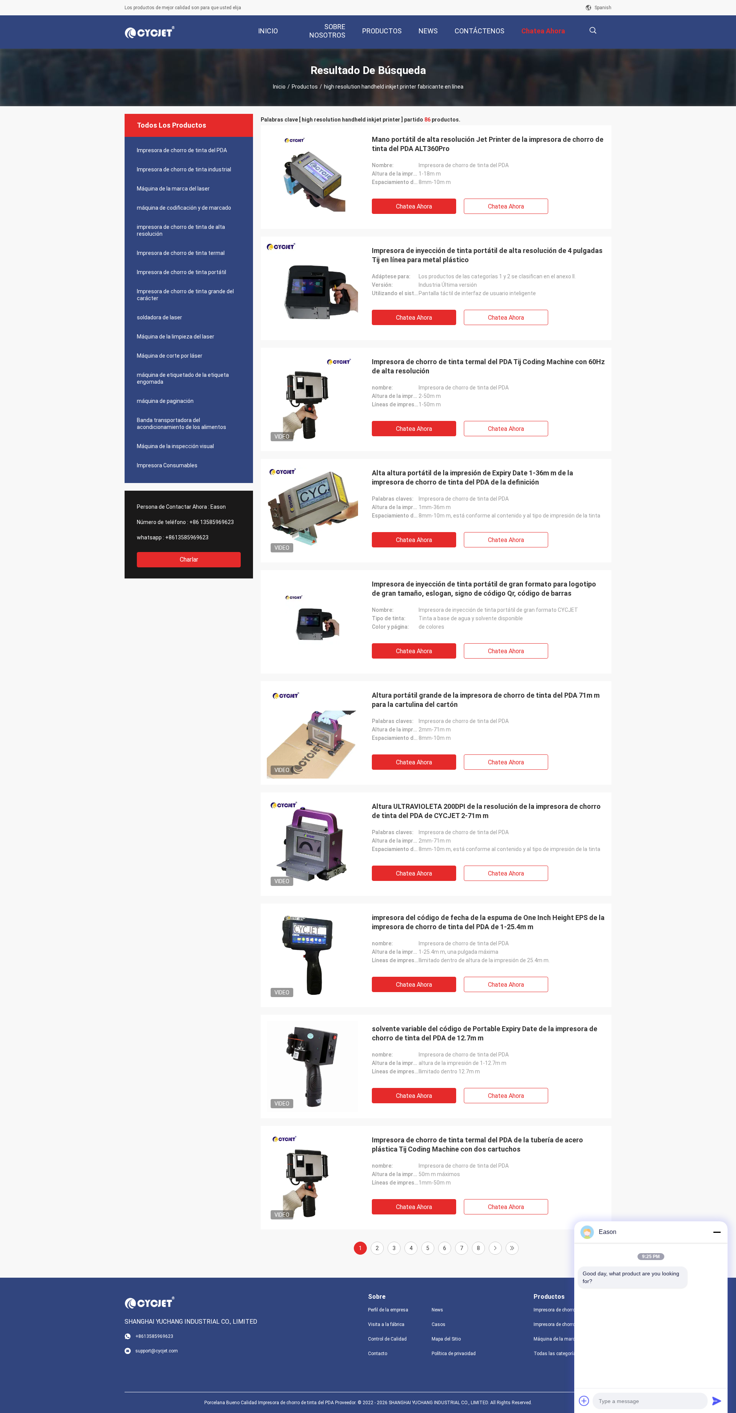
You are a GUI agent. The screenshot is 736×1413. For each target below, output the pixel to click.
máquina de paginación (165, 401)
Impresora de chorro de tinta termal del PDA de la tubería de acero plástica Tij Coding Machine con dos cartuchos (477, 1144)
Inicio (279, 87)
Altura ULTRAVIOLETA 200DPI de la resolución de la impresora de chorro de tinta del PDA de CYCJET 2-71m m (486, 811)
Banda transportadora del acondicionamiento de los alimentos (181, 423)
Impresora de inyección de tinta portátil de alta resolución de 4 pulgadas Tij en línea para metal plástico (487, 255)
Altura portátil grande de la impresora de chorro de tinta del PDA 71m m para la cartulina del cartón (486, 699)
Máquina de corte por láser (169, 356)
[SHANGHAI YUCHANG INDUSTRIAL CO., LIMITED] (149, 32)
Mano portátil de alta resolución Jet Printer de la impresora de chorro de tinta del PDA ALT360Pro (487, 144)
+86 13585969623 (211, 522)
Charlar (189, 559)
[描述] (593, 30)
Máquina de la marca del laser (173, 189)
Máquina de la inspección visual (175, 446)
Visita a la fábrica (386, 1324)
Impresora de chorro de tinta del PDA (182, 150)
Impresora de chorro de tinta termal (181, 253)
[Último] (512, 1248)
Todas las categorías (556, 1353)
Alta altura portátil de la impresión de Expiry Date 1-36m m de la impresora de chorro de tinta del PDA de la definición (472, 477)
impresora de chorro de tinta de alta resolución (181, 230)
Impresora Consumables (167, 465)
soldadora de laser (159, 317)
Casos (438, 1324)
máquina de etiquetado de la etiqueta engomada (183, 378)
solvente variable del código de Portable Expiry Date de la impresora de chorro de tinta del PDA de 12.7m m (484, 1033)
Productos (305, 87)
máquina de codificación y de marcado (184, 208)
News (437, 1310)
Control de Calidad (387, 1339)
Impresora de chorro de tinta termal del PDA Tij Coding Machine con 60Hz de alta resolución (488, 366)
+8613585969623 (187, 537)
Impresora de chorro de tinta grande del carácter (185, 294)
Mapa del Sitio (446, 1339)
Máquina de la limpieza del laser (175, 337)
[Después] (495, 1248)
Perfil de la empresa (388, 1310)
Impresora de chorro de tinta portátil (181, 272)
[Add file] (584, 1400)
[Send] (717, 1400)
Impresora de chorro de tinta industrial (184, 169)
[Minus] (716, 1232)
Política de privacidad (454, 1353)
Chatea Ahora (414, 206)
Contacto (377, 1353)
